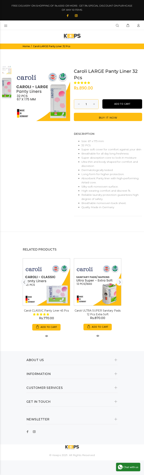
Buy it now (108, 117)
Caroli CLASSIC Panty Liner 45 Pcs (46, 310)
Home (26, 46)
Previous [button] (24, 282)
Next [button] (119, 282)
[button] (82, 82)
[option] (6, 71)
